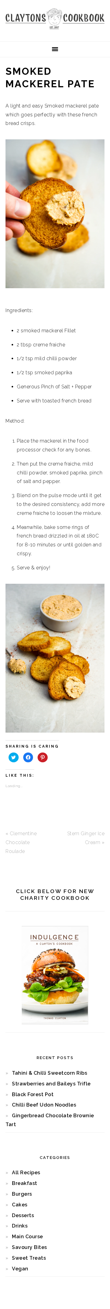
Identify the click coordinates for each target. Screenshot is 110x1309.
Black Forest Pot (32, 1094)
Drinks (20, 1226)
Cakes (20, 1205)
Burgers (22, 1194)
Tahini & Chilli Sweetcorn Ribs (49, 1073)
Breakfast (24, 1183)
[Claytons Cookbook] (55, 31)
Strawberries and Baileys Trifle (51, 1084)
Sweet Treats (29, 1258)
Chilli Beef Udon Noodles (44, 1105)
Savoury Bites (29, 1247)
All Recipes (26, 1172)
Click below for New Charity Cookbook (55, 894)
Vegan (20, 1269)
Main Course (27, 1236)
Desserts (23, 1215)
